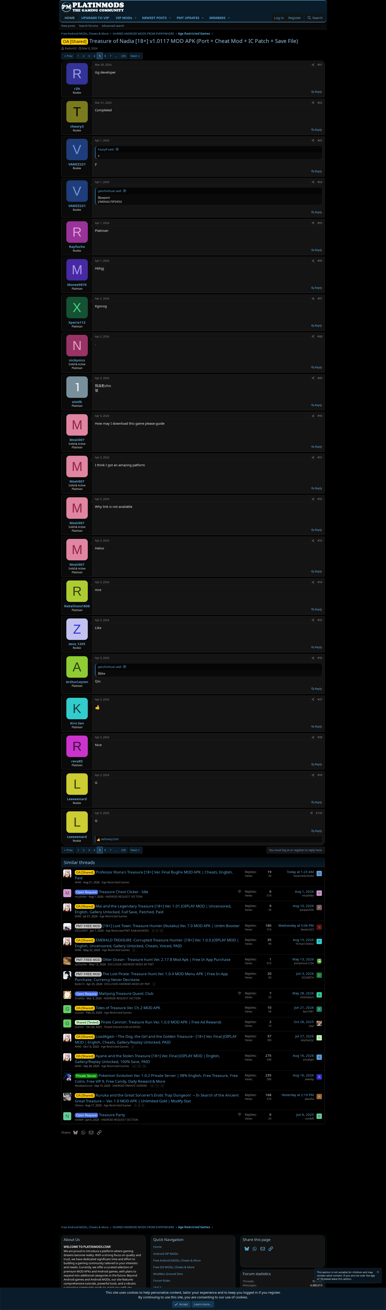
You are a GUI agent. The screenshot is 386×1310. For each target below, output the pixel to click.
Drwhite (80, 998)
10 (161, 930)
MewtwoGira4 (83, 1086)
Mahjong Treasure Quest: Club (126, 993)
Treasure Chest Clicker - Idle (123, 891)
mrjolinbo (81, 897)
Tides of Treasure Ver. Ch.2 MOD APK (128, 1007)
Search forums (88, 26)
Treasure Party (112, 1114)
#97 (319, 699)
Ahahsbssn (307, 997)
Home (157, 1247)
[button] (135, 18)
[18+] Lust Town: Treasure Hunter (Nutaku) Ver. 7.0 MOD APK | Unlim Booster (171, 925)
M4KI (78, 882)
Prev (70, 56)
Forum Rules (161, 1280)
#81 (319, 65)
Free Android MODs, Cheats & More (177, 1260)
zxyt (311, 1026)
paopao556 (307, 910)
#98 (319, 737)
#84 (319, 182)
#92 (319, 499)
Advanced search (113, 26)
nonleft (79, 1120)
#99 (319, 775)
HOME (70, 17)
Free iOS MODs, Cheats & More (173, 1267)
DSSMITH (308, 977)
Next (134, 56)
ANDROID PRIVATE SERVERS (129, 1086)
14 (144, 1066)
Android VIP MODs (165, 1254)
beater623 (307, 929)
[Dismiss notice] (377, 1272)
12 (133, 1066)
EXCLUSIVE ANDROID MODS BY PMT (131, 964)
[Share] (313, 65)
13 (139, 1066)
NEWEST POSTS (154, 17)
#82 (319, 103)
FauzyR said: (106, 149)
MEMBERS (217, 17)
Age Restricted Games (115, 882)
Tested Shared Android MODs (122, 1027)
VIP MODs (124, 17)
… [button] (116, 56)
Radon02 (71, 48)
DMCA (157, 1287)
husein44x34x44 (304, 876)
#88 (319, 336)
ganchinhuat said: (110, 191)
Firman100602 (305, 944)
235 (123, 56)
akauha (309, 1099)
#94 (319, 582)
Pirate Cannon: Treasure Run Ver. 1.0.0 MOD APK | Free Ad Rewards (161, 1022)
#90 (319, 416)
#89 (319, 378)
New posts (68, 26)
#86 (319, 261)
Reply (318, 92)
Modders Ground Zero (168, 1274)
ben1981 (308, 1011)
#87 (319, 298)
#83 (319, 140)
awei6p (309, 1079)
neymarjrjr (307, 1040)
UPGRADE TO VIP (95, 17)
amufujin (308, 1059)
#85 (319, 223)
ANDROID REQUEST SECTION (123, 897)
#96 (319, 658)
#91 (319, 457)
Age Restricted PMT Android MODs (127, 930)
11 (157, 1085)
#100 (319, 813)
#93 (319, 540)
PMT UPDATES (188, 17)
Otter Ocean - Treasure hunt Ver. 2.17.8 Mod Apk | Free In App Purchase (167, 959)
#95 (319, 620)
